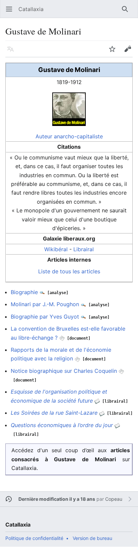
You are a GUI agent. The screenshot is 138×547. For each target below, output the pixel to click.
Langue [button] (12, 52)
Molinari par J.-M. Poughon (45, 304)
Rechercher (127, 12)
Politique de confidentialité (34, 538)
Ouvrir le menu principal (11, 12)
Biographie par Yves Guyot (45, 316)
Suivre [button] (114, 52)
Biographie (24, 292)
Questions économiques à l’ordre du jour (62, 425)
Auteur (44, 136)
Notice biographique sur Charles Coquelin (64, 370)
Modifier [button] (129, 52)
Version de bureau (92, 538)
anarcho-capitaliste (78, 136)
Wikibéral (56, 249)
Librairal (83, 249)
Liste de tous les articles (69, 271)
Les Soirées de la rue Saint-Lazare (54, 412)
